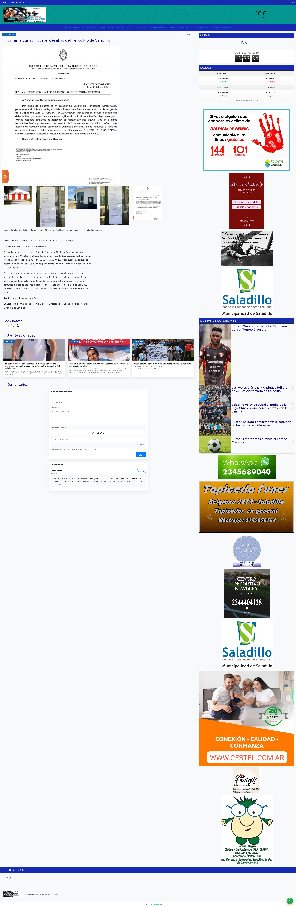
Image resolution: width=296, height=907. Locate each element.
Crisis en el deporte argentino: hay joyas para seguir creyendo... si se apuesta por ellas (98, 365)
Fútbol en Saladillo (86, 27)
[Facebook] (287, 2)
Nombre (53, 398)
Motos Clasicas (221, 27)
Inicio (68, 27)
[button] (274, 2)
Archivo (143, 27)
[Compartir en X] (13, 326)
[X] (283, 2)
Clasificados (120, 27)
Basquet (105, 27)
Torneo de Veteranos (181, 27)
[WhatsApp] (279, 2)
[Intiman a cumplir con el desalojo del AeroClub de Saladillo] (18, 195)
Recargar (140, 444)
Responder (141, 471)
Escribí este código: (59, 427)
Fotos (133, 27)
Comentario (55, 407)
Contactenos (158, 27)
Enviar (141, 455)
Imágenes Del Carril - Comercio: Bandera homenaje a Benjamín (163, 364)
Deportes (203, 27)
